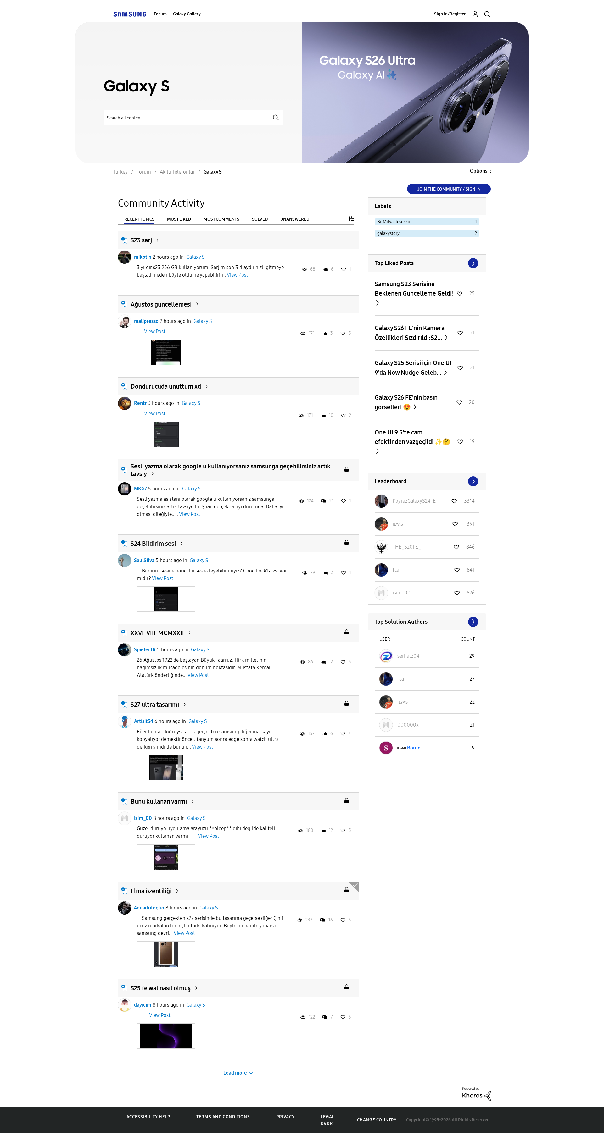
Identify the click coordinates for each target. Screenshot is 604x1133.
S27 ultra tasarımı (155, 704)
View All (427, 263)
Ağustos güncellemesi (161, 304)
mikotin (142, 257)
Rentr (140, 403)
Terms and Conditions (223, 1116)
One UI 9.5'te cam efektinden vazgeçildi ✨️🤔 (412, 436)
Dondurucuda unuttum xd (166, 386)
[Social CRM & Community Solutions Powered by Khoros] (476, 1094)
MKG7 (140, 489)
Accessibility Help (148, 1116)
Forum (160, 14)
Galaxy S (195, 257)
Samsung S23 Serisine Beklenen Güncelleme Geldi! (414, 288)
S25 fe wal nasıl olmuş (161, 988)
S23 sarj (141, 240)
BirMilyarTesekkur (394, 221)
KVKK (327, 1123)
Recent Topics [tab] (139, 219)
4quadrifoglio (149, 908)
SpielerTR (145, 650)
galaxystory (388, 233)
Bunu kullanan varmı (159, 801)
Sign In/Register (450, 14)
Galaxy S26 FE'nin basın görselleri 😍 (406, 402)
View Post (237, 275)
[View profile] (124, 257)
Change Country (377, 1120)
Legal (327, 1116)
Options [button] (478, 171)
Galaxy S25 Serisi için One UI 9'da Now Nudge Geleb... (413, 367)
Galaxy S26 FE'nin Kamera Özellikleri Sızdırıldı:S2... (410, 332)
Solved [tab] (260, 219)
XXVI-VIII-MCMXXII (157, 633)
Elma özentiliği (151, 891)
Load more (235, 1073)
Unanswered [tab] (294, 219)
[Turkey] (129, 14)
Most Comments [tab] (221, 219)
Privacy (285, 1116)
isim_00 (143, 818)
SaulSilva (144, 560)
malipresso (146, 321)
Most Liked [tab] (179, 219)
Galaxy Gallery (187, 14)
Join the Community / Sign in (449, 189)
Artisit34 (143, 721)
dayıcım (142, 1005)
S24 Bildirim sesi (153, 543)
